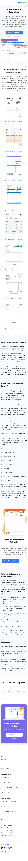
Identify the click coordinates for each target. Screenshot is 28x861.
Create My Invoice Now (14, 32)
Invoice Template (9, 6)
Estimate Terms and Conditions (8, 801)
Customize (19, 121)
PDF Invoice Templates (6, 830)
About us (3, 756)
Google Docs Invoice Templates (8, 832)
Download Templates (14, 36)
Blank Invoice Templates (6, 835)
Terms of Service (5, 768)
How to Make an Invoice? (7, 790)
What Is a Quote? (5, 806)
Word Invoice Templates (6, 825)
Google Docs (13, 239)
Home (2, 6)
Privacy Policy (4, 766)
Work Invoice (5, 691)
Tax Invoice (5, 698)
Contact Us (3, 759)
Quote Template (5, 804)
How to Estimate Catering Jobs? (8, 811)
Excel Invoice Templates (6, 827)
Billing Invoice (5, 695)
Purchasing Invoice (20, 691)
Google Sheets (13, 121)
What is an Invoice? (5, 782)
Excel (8, 121)
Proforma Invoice (5, 777)
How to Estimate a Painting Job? (8, 809)
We (22, 2)
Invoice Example (5, 780)
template (7, 442)
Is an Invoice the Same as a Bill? (8, 785)
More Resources (5, 792)
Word (8, 239)
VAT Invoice (18, 695)
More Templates (5, 837)
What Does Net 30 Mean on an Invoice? (10, 787)
